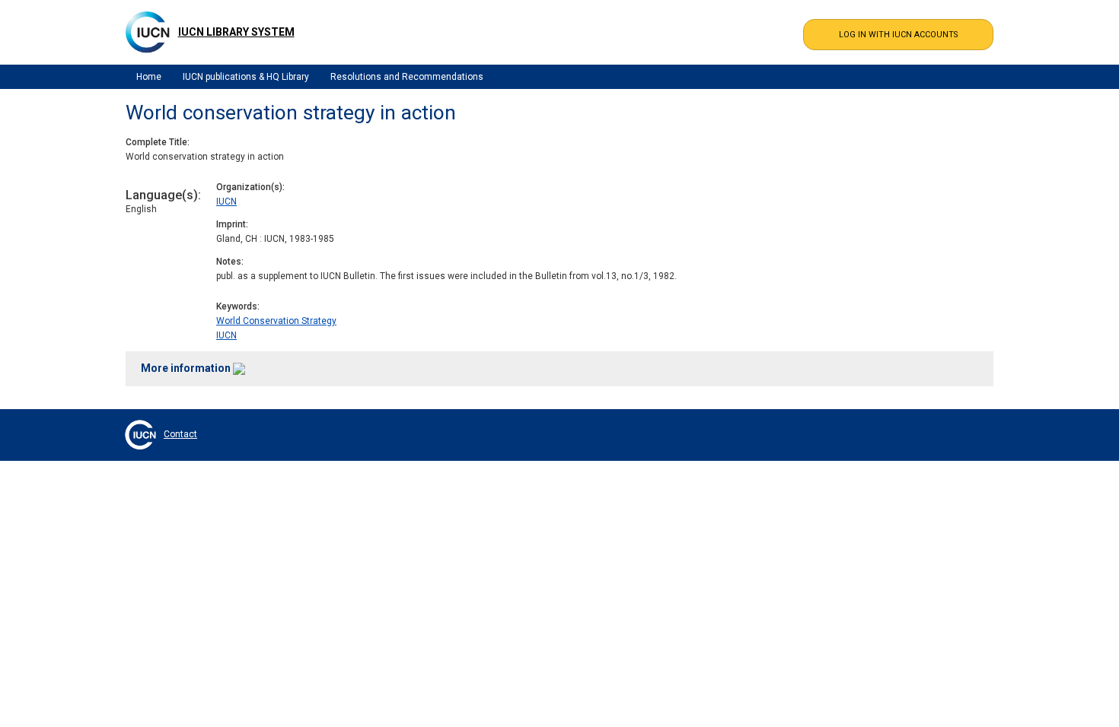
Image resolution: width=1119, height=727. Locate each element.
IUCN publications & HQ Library (246, 76)
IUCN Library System (236, 32)
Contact (180, 434)
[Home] (148, 32)
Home (148, 76)
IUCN (226, 201)
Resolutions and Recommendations (406, 76)
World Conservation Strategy (276, 321)
